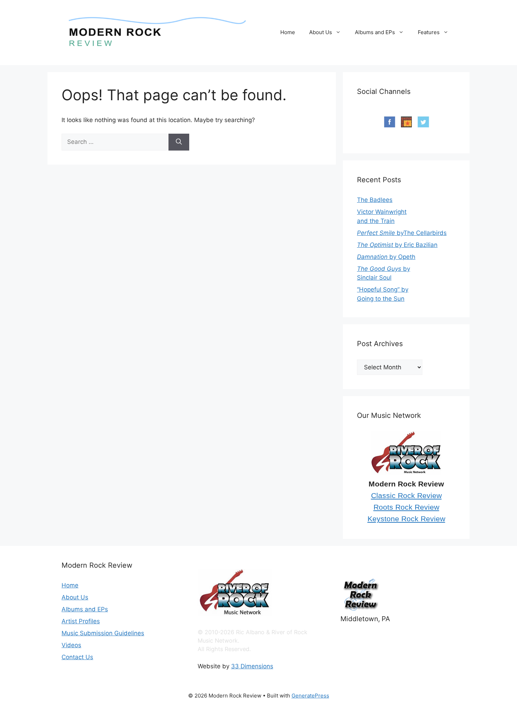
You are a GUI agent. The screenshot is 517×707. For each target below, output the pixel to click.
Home (287, 32)
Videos (71, 645)
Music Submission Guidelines (103, 633)
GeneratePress (310, 695)
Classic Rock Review (406, 495)
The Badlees (374, 199)
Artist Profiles (81, 621)
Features (429, 32)
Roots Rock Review (406, 507)
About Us (320, 32)
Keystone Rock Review (406, 519)
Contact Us (77, 657)
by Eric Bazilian (397, 244)
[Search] (178, 142)
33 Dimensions (252, 666)
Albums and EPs (375, 32)
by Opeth (386, 256)
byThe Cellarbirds (402, 232)
